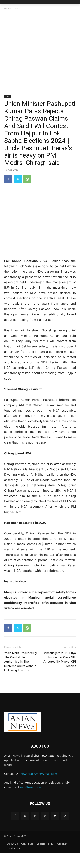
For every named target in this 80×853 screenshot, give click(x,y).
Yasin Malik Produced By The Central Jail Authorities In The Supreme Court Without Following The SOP (20, 661)
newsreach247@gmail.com (38, 774)
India (18, 8)
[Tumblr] (55, 816)
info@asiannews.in (33, 787)
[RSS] (65, 816)
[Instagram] (35, 816)
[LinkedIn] (45, 816)
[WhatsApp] (27, 179)
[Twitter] (18, 179)
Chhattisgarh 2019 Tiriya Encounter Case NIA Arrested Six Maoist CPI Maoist (59, 659)
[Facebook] (8, 179)
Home (7, 8)
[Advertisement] (40, 53)
